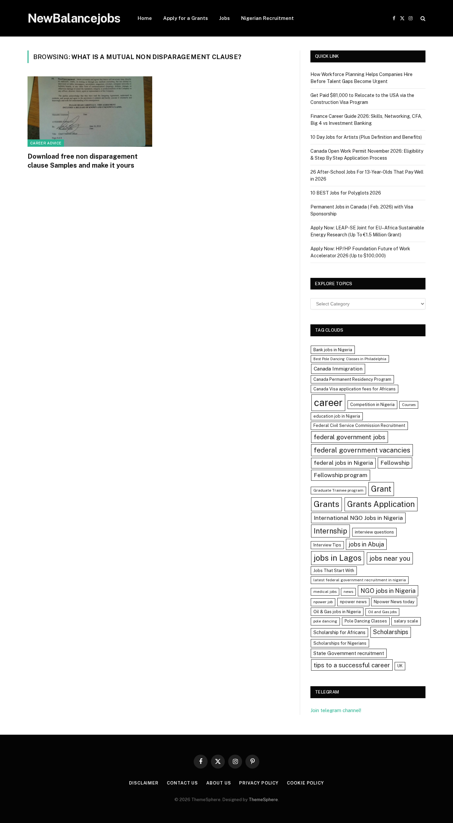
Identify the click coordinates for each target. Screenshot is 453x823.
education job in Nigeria (336, 416)
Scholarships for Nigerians (339, 643)
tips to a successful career (352, 665)
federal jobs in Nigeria (343, 462)
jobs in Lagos (337, 557)
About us (218, 783)
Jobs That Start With (333, 570)
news (348, 591)
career (328, 402)
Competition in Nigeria (372, 404)
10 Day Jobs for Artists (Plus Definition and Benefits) (366, 137)
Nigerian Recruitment (267, 18)
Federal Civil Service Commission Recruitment (359, 425)
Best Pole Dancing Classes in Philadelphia (349, 359)
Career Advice (45, 143)
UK (400, 665)
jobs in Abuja (366, 544)
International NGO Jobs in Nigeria (358, 517)
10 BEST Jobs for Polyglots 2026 (345, 193)
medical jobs (325, 591)
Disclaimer (144, 783)
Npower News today (394, 601)
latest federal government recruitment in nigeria (359, 580)
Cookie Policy (305, 783)
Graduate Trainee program (338, 490)
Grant (381, 488)
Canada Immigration (338, 369)
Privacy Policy (259, 783)
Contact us (182, 783)
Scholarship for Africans (339, 632)
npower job (323, 602)
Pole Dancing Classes (366, 620)
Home (145, 18)
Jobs (224, 18)
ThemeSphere (263, 799)
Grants (326, 504)
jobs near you (389, 558)
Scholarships (390, 631)
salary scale (406, 620)
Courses (409, 404)
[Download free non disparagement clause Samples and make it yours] (90, 111)
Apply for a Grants (185, 18)
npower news (353, 601)
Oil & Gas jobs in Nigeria (337, 611)
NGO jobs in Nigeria (388, 590)
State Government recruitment (348, 653)
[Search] (422, 18)
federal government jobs (349, 437)
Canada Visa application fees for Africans (354, 388)
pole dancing (325, 621)
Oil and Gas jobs (382, 612)
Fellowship (395, 462)
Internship (330, 531)
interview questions (374, 532)
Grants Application (381, 504)
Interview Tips (327, 544)
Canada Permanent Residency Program (352, 379)
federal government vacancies (362, 450)
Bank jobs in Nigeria (332, 349)
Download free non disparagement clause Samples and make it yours (83, 160)
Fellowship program (340, 474)
